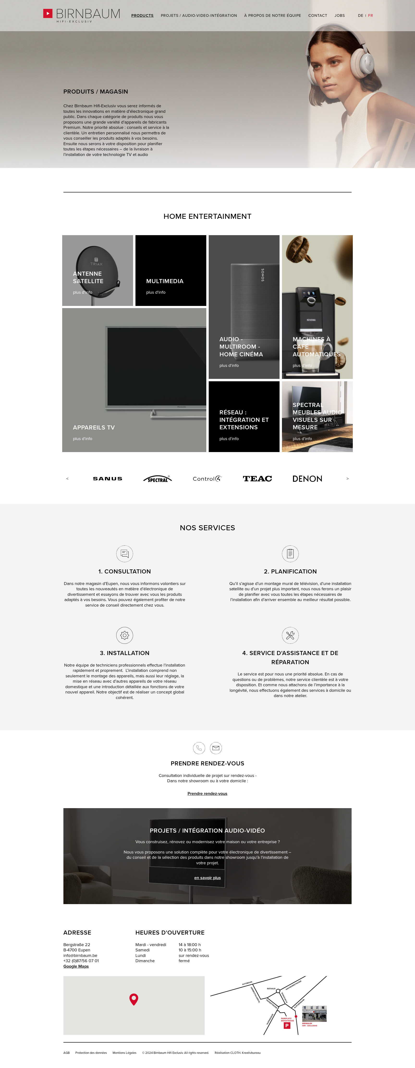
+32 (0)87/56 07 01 (81, 961)
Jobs (340, 15)
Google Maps (76, 966)
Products (142, 15)
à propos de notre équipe (272, 15)
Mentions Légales (124, 1053)
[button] (133, 999)
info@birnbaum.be (80, 955)
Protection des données (91, 1053)
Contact (317, 15)
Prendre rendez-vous (207, 793)
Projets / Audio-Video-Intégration (199, 15)
